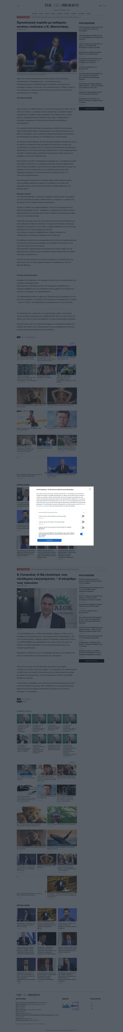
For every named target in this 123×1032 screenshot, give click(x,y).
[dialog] (61, 516)
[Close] (90, 489)
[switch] (82, 516)
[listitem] (61, 512)
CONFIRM (49, 540)
